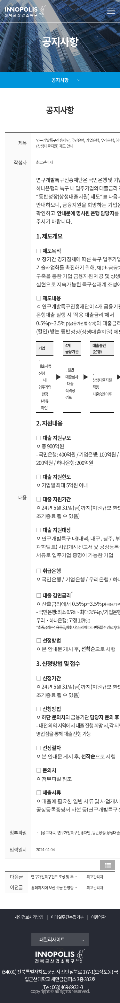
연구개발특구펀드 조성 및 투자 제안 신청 (53, 877)
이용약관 (98, 917)
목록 (107, 865)
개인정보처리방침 (29, 917)
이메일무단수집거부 (67, 917)
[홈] (35, 9)
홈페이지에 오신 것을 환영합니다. (53, 887)
